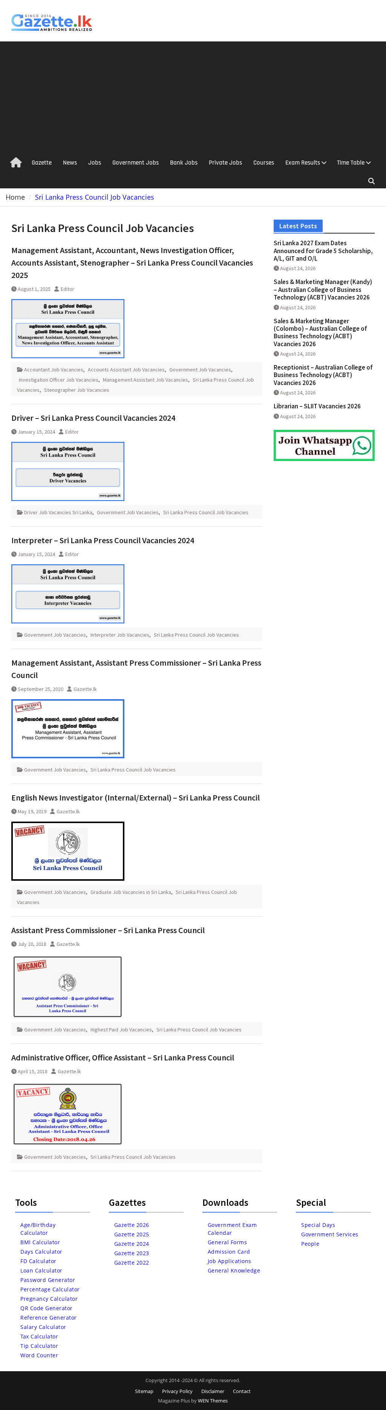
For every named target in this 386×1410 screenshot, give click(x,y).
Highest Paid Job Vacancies (121, 1029)
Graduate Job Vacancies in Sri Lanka (130, 892)
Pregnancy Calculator (49, 1298)
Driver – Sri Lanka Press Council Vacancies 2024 (93, 417)
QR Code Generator (46, 1308)
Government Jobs (135, 163)
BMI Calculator (40, 1242)
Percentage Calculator (50, 1289)
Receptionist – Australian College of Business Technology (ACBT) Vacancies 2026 (323, 375)
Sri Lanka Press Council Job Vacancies (205, 512)
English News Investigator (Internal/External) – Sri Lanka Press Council (135, 797)
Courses (263, 163)
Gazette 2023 (131, 1253)
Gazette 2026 (131, 1224)
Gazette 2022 (131, 1262)
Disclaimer (212, 1391)
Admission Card (229, 1251)
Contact (242, 1391)
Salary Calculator (43, 1327)
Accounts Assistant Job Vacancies (126, 369)
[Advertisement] (193, 98)
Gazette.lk (85, 689)
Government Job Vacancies (200, 369)
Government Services (329, 1234)
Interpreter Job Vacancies (119, 634)
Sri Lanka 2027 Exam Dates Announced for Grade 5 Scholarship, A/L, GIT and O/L (323, 251)
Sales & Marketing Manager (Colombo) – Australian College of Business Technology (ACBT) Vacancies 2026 (320, 332)
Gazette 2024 (131, 1243)
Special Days (318, 1224)
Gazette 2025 (131, 1234)
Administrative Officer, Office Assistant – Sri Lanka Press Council (122, 1057)
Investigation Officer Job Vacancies (58, 379)
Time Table (351, 163)
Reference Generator (48, 1317)
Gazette (42, 163)
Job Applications (229, 1261)
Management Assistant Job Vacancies (145, 379)
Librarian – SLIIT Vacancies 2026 (317, 406)
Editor (67, 289)
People (310, 1243)
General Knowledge (234, 1270)
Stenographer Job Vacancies (76, 389)
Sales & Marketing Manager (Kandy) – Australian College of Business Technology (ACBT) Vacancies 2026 (323, 289)
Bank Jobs (184, 163)
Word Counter (39, 1355)
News (70, 163)
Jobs (94, 163)
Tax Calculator (39, 1336)
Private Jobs (225, 163)
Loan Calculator (41, 1270)
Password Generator (47, 1279)
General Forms (227, 1242)
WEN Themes (213, 1400)
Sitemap (144, 1391)
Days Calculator (41, 1251)
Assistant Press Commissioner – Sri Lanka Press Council (108, 930)
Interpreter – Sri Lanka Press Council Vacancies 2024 (102, 540)
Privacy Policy (177, 1391)
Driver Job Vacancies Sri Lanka (58, 512)
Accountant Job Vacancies (53, 369)
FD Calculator (38, 1261)
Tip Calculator (39, 1345)
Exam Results (302, 163)
